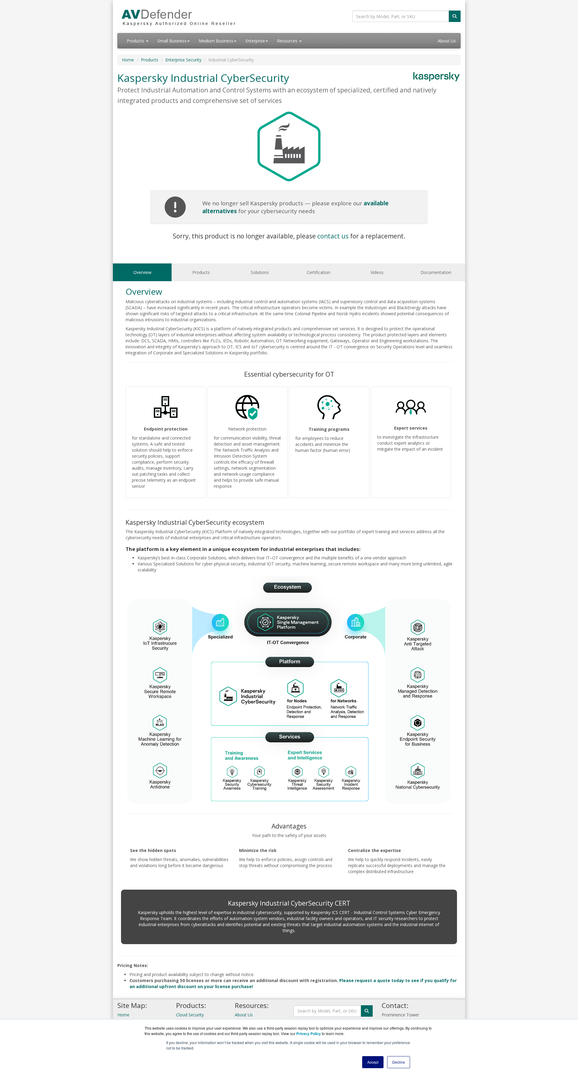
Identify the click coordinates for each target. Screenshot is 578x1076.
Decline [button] (398, 1062)
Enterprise (255, 41)
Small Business (172, 41)
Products (136, 41)
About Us (447, 41)
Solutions (260, 272)
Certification (318, 272)
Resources (288, 41)
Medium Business (216, 41)
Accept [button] (372, 1062)
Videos (377, 272)
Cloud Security (190, 1015)
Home (128, 60)
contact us (333, 236)
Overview (142, 272)
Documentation (436, 272)
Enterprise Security (183, 60)
